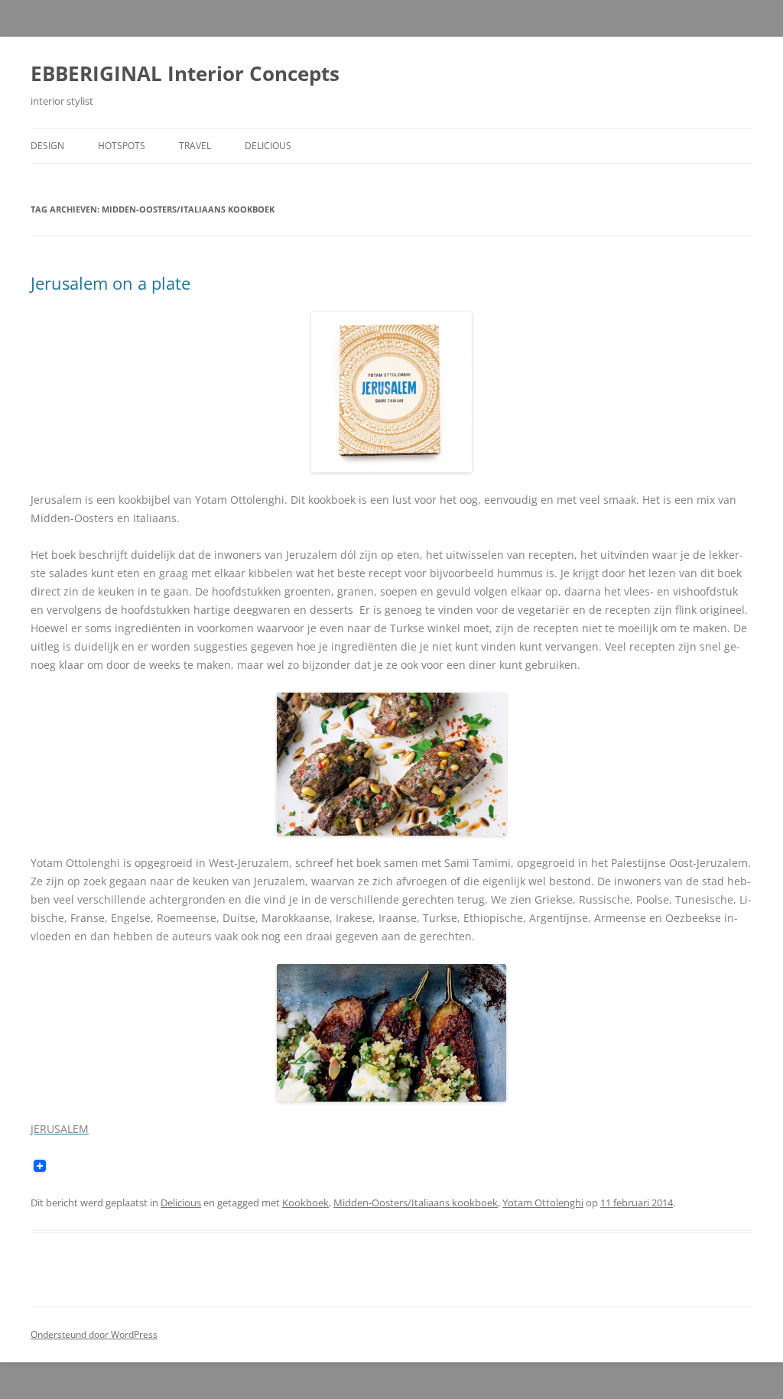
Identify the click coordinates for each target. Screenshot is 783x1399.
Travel (195, 145)
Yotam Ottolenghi (542, 1202)
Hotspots (121, 145)
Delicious (268, 145)
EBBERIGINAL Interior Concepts (185, 73)
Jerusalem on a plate (110, 282)
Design (47, 145)
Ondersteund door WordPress (94, 1334)
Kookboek (305, 1202)
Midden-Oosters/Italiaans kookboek (415, 1202)
